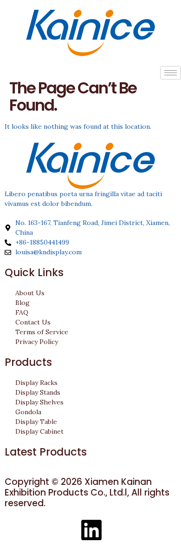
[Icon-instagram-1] (41, 530)
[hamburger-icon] (170, 72)
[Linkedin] (91, 530)
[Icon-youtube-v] (66, 530)
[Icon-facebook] (16, 530)
